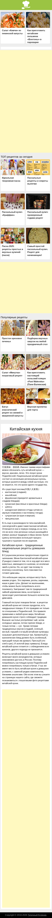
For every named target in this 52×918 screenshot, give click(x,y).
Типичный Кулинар (37, 915)
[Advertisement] (26, 75)
